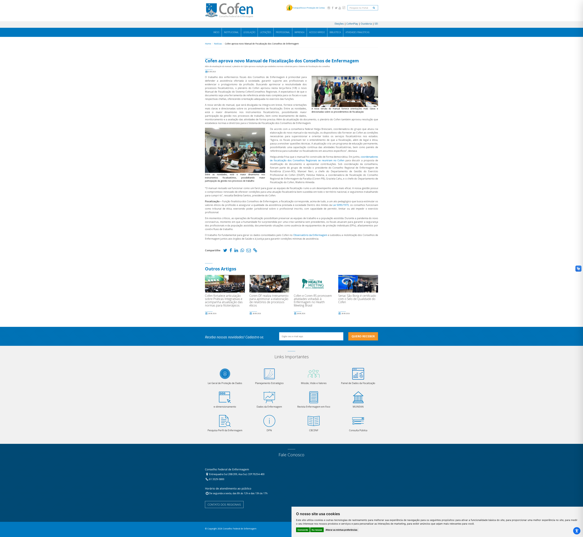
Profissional (283, 32)
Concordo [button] (303, 530)
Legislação (249, 32)
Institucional (231, 32)
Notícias (218, 43)
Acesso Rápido (317, 32)
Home (208, 43)
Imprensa (299, 32)
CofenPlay (352, 23)
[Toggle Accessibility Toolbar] (577, 531)
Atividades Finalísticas (358, 32)
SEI (376, 23)
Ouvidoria (366, 23)
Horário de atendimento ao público (228, 488)
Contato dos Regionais (224, 504)
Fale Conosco (291, 454)
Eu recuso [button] (317, 530)
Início (216, 32)
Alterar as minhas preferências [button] (341, 530)
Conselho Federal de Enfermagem (227, 469)
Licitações (265, 32)
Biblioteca (335, 32)
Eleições (339, 23)
